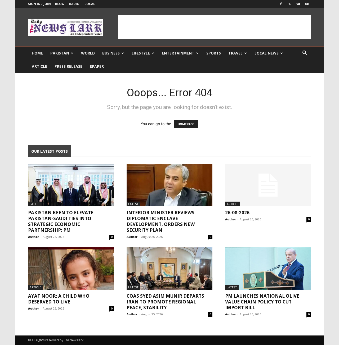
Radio (74, 4)
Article (39, 66)
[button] (304, 53)
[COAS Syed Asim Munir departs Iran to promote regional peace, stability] (169, 268)
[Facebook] (281, 4)
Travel (235, 53)
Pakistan (59, 53)
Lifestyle (141, 53)
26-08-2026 (237, 213)
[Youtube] (307, 4)
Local (89, 4)
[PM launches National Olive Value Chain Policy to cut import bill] (268, 268)
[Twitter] (289, 4)
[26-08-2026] (268, 185)
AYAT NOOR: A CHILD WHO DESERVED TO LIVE (59, 299)
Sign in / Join (39, 4)
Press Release (68, 66)
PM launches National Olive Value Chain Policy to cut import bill (262, 302)
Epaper (97, 66)
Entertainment (178, 53)
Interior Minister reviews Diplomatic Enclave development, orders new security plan (161, 221)
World (88, 53)
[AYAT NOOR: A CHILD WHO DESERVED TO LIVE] (71, 268)
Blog (59, 4)
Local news (267, 53)
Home (37, 53)
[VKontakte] (298, 4)
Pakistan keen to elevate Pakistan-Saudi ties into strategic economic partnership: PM (60, 221)
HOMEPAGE (186, 124)
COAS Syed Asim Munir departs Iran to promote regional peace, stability (165, 302)
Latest (35, 204)
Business (111, 53)
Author (33, 237)
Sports (213, 53)
